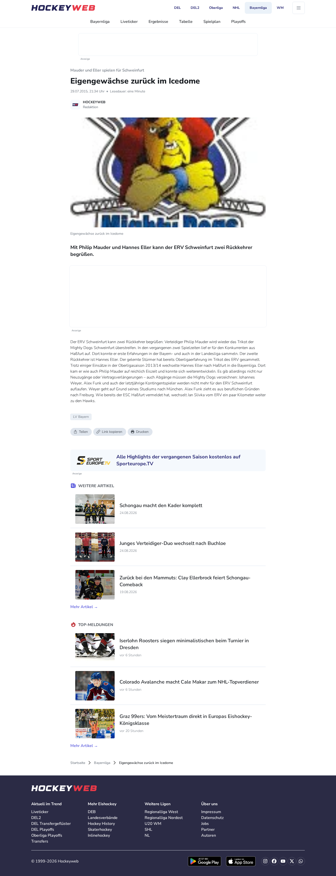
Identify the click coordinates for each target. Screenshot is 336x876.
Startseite (77, 762)
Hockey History (101, 823)
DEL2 (36, 817)
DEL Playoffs (42, 829)
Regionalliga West (161, 812)
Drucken (142, 431)
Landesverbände (103, 817)
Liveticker (129, 21)
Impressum (211, 812)
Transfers (39, 841)
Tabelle (186, 21)
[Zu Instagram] (265, 861)
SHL (148, 829)
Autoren (208, 835)
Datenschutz (212, 817)
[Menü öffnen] (298, 8)
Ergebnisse (158, 21)
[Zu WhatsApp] (301, 861)
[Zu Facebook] (274, 861)
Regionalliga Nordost (164, 817)
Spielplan (211, 21)
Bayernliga (100, 21)
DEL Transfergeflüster (51, 823)
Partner (208, 829)
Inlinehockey (99, 835)
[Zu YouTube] (283, 861)
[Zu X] (292, 861)
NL (147, 835)
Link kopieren (112, 431)
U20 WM (153, 823)
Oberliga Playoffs (46, 835)
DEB (92, 812)
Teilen (83, 431)
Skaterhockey (100, 829)
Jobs (205, 823)
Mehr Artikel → (84, 607)
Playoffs (238, 21)
